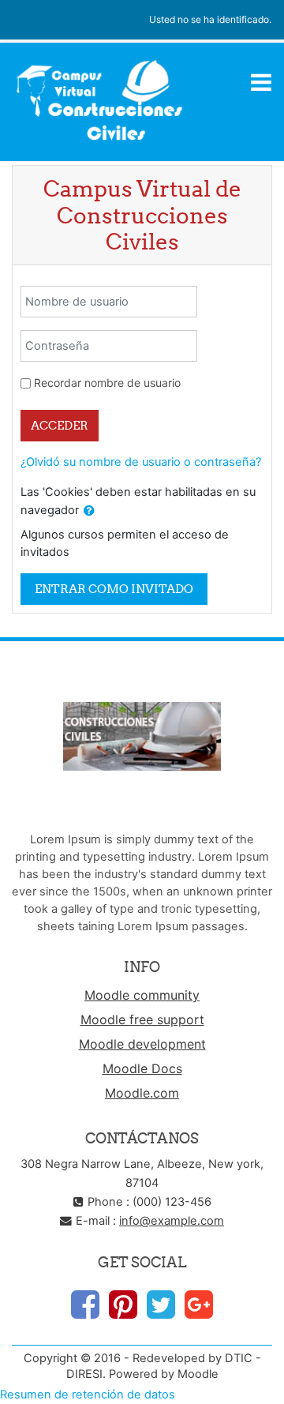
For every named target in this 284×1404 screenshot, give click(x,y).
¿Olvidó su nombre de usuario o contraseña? (141, 462)
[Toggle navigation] (261, 82)
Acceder (59, 425)
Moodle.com (142, 1093)
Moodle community (142, 995)
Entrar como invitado (114, 588)
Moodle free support (142, 1019)
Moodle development (142, 1044)
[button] (89, 510)
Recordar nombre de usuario (107, 382)
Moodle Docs (142, 1068)
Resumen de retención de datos (87, 1394)
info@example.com (171, 1221)
